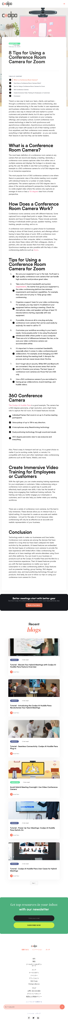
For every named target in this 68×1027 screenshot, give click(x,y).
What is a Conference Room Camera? (26, 80)
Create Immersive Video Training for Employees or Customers (32, 93)
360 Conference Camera (21, 89)
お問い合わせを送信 (34, 991)
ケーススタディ (34, 972)
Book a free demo (34, 605)
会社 (34, 958)
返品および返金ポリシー (34, 996)
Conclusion (17, 96)
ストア (34, 969)
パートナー (34, 975)
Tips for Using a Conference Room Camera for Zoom (29, 86)
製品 (34, 961)
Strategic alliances (34, 984)
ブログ (34, 988)
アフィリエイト (34, 978)
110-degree (33, 191)
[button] (64, 4)
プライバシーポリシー (34, 993)
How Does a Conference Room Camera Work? (27, 83)
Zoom (36, 250)
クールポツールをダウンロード (34, 965)
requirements (21, 287)
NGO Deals (34, 981)
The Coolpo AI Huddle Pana (20, 405)
